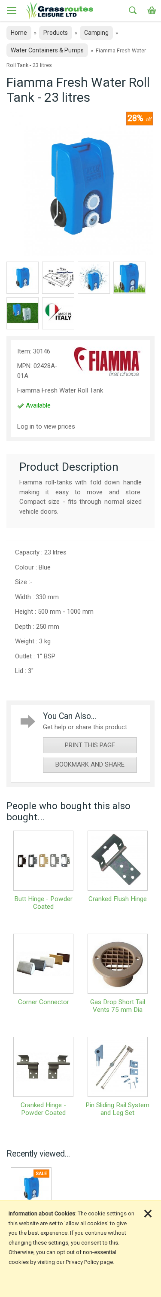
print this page (90, 745)
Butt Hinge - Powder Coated (43, 902)
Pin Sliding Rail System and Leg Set (117, 1109)
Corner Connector (43, 1002)
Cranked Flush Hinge (117, 899)
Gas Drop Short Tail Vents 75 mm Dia (117, 1006)
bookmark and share (90, 764)
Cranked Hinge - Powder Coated (43, 1109)
